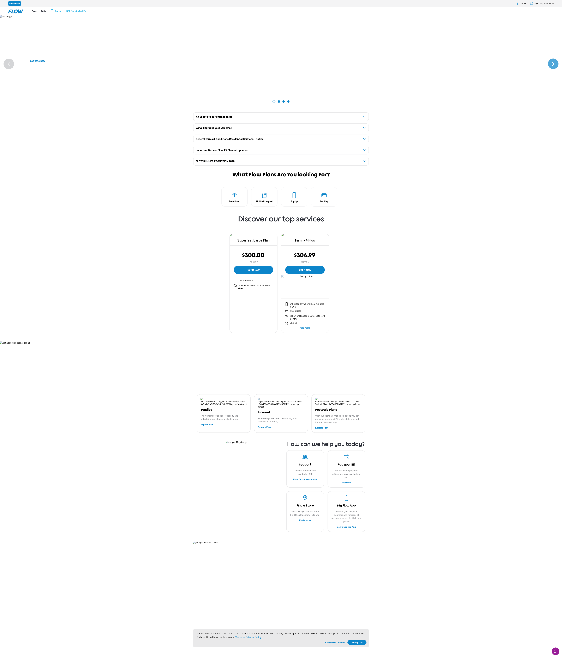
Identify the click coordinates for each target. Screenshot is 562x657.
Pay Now (346, 482)
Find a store (305, 520)
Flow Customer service (305, 479)
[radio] (14, 3)
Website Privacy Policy (248, 637)
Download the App (346, 526)
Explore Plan (207, 424)
